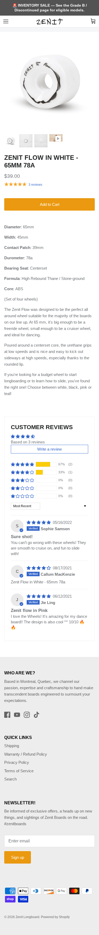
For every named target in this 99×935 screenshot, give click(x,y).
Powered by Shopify (55, 917)
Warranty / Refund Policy (25, 754)
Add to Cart (49, 204)
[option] (49, 81)
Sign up (17, 857)
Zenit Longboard (27, 917)
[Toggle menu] (6, 21)
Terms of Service (19, 771)
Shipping (11, 745)
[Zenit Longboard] (49, 21)
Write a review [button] (49, 449)
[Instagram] (27, 715)
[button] (22, 464)
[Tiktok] (37, 715)
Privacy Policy (16, 762)
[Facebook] (7, 715)
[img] (39, 522)
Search (10, 779)
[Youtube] (17, 715)
